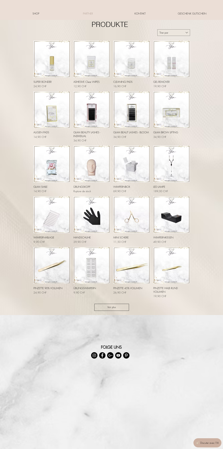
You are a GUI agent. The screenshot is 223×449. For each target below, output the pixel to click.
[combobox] (173, 32)
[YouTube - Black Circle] (118, 355)
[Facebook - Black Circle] (102, 355)
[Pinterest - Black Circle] (126, 355)
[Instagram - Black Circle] (94, 355)
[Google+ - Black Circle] (110, 355)
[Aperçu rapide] (51, 59)
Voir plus (111, 307)
